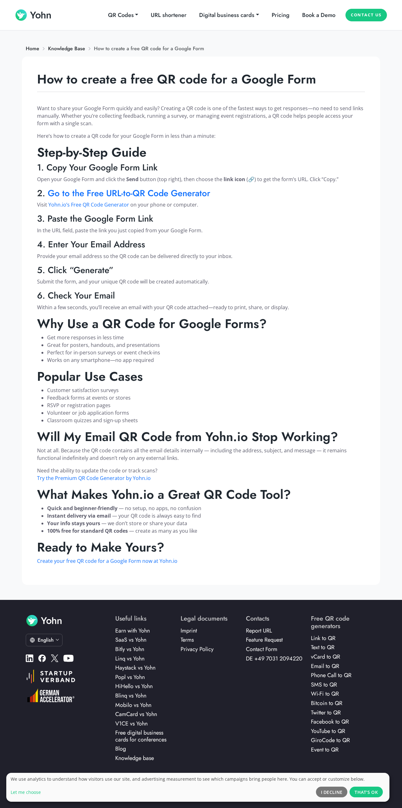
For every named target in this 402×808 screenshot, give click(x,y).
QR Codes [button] (121, 15)
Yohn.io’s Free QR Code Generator (88, 204)
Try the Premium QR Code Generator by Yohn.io (94, 478)
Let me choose (26, 792)
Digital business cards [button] (226, 15)
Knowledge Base (66, 48)
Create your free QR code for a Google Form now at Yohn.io (107, 561)
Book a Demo (318, 15)
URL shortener (169, 15)
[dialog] (197, 787)
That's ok (366, 792)
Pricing (281, 15)
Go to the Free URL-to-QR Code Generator (129, 193)
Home (32, 48)
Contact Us (366, 15)
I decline (332, 792)
